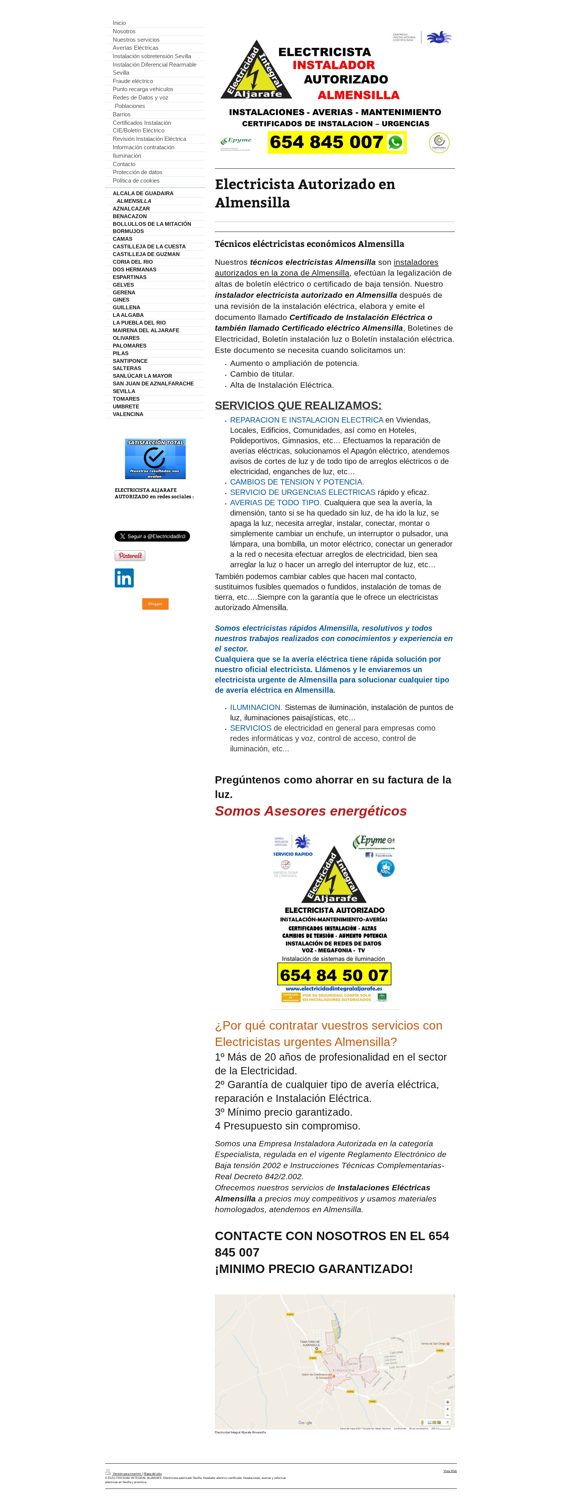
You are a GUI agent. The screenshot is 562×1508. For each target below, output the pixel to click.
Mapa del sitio (153, 1473)
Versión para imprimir (127, 1473)
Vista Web (450, 1471)
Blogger (155, 604)
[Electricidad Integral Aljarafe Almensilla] (335, 1362)
